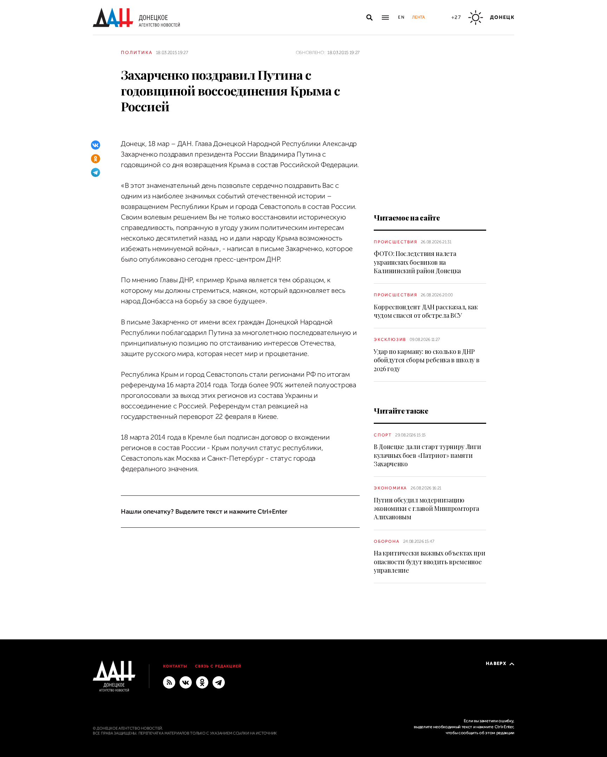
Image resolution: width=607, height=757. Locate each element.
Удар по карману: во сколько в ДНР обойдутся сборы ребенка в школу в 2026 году (426, 360)
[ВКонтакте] (95, 145)
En (401, 17)
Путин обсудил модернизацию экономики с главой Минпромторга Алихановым (426, 508)
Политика (136, 52)
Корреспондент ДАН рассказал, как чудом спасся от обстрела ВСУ (426, 311)
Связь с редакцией (218, 666)
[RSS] (169, 682)
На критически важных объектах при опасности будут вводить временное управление (429, 561)
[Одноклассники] (95, 158)
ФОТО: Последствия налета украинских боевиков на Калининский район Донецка (417, 262)
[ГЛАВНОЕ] (219, 682)
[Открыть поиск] (369, 17)
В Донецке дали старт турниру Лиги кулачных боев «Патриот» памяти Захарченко (427, 455)
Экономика (390, 488)
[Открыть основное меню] (385, 17)
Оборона (387, 541)
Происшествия (395, 241)
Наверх (496, 663)
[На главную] (136, 17)
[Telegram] (95, 172)
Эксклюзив (390, 339)
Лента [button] (418, 17)
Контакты (175, 666)
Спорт (383, 435)
